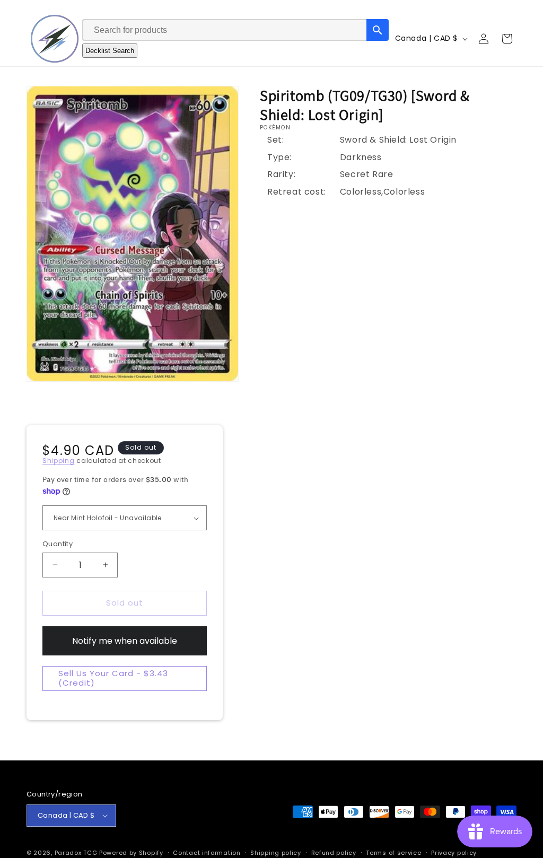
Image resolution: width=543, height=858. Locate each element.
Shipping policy (275, 852)
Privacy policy (454, 852)
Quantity (57, 544)
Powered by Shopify (131, 852)
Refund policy (333, 852)
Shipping (58, 460)
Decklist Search (109, 51)
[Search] (377, 30)
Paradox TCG (76, 852)
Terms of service (393, 852)
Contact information (206, 852)
